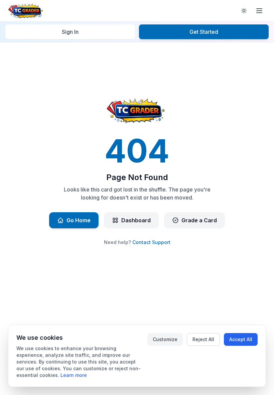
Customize (165, 339)
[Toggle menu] (259, 10)
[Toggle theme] (244, 11)
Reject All (203, 339)
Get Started (203, 31)
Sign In (70, 31)
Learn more (73, 375)
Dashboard (136, 220)
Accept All (240, 339)
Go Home (78, 220)
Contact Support (151, 242)
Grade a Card (199, 220)
